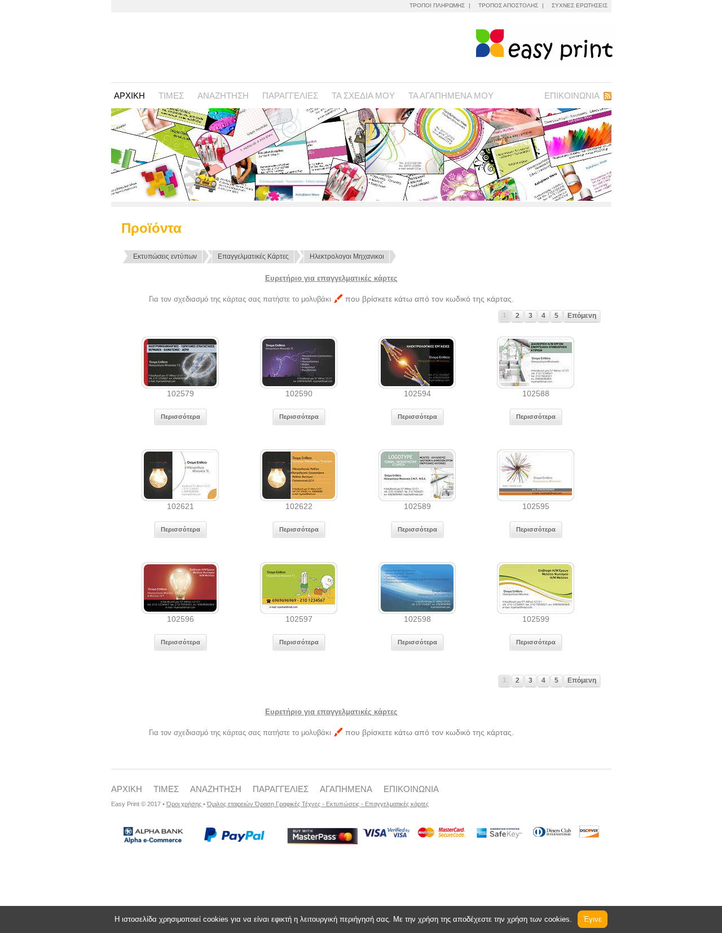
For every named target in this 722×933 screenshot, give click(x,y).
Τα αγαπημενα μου (451, 95)
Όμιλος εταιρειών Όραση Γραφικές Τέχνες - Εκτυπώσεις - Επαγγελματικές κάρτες (318, 804)
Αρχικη (129, 95)
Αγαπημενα (346, 789)
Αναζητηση (223, 95)
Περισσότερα (180, 416)
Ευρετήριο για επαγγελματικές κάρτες (331, 278)
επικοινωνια (411, 789)
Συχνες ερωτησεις (579, 5)
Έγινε (592, 919)
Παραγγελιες (290, 95)
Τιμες (171, 95)
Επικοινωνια (572, 95)
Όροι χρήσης (184, 804)
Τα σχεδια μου (363, 95)
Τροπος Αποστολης (508, 5)
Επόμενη (581, 316)
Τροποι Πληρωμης (437, 5)
